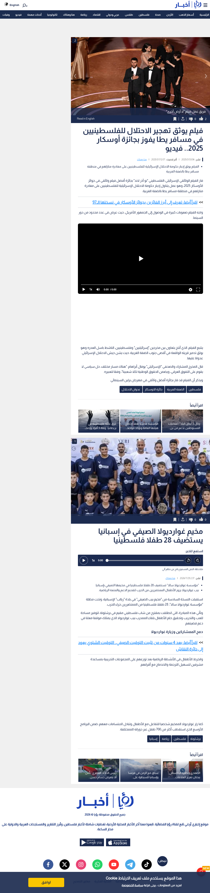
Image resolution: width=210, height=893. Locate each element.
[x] (64, 864)
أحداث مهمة (34, 14)
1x (93, 560)
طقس (129, 14)
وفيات (6, 14)
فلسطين (144, 14)
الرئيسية (204, 14)
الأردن (169, 14)
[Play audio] (84, 560)
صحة (158, 14)
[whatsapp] (97, 864)
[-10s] (188, 560)
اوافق (46, 882)
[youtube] (114, 864)
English (14, 5)
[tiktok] (147, 864)
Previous (206, 76)
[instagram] (81, 864)
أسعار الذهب (186, 14)
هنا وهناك (69, 14)
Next (75, 76)
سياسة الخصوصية (132, 885)
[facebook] (48, 864)
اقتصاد (96, 14)
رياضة (83, 14)
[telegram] (130, 864)
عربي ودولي (112, 14)
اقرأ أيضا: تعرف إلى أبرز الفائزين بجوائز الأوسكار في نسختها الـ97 (144, 202)
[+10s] (197, 560)
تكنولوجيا (52, 14)
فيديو (18, 14)
